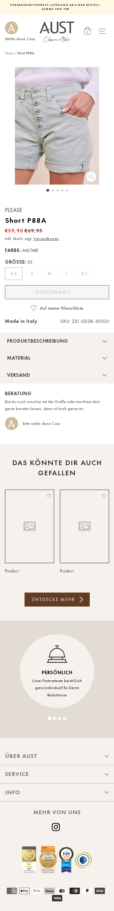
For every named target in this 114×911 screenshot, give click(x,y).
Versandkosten (46, 238)
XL (85, 273)
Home (9, 53)
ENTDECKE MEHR (53, 599)
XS (14, 273)
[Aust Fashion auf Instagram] (57, 827)
